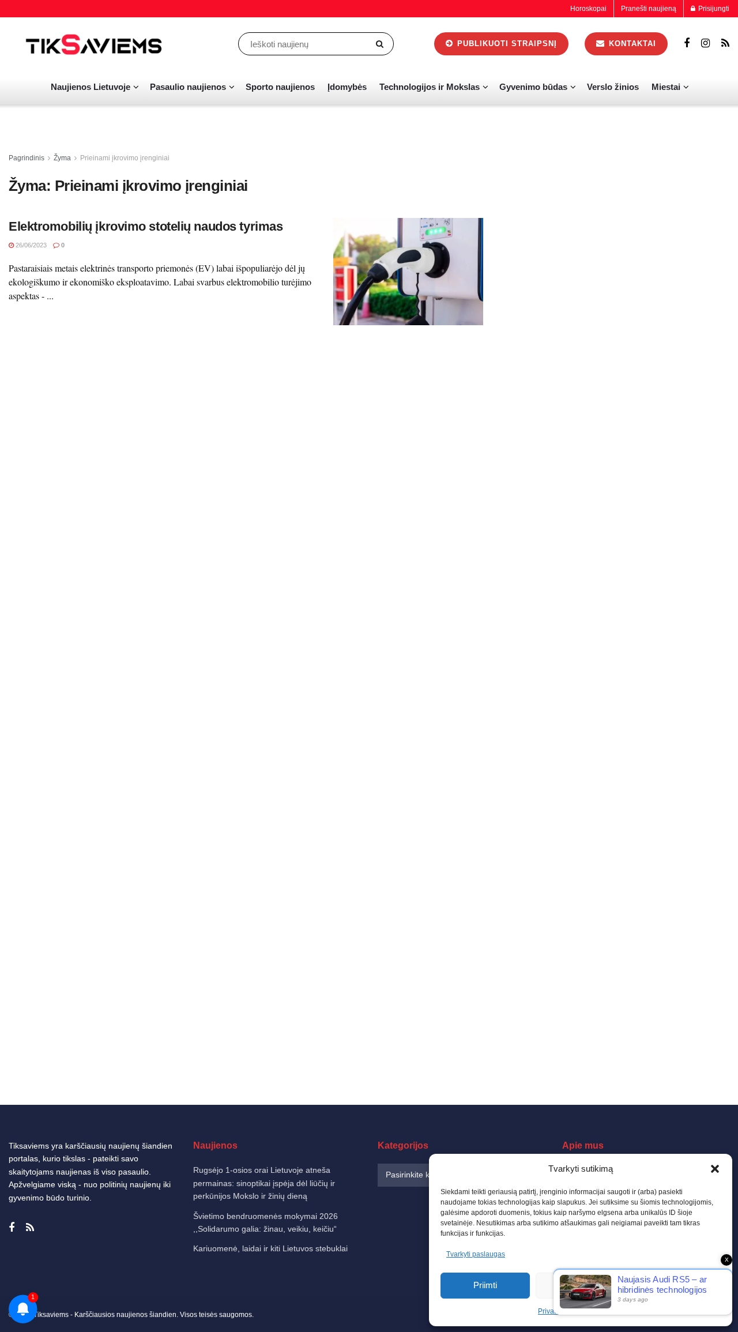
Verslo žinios (613, 87)
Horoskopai (588, 9)
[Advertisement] (619, 325)
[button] (715, 1169)
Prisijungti (712, 9)
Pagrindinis (26, 158)
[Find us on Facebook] (687, 43)
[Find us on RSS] (725, 43)
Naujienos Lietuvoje (90, 87)
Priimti (485, 1285)
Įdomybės (347, 87)
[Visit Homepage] (95, 43)
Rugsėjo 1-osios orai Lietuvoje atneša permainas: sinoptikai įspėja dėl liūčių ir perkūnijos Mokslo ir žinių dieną (264, 1183)
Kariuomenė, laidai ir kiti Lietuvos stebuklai (270, 1248)
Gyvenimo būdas (533, 87)
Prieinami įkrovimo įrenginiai (125, 158)
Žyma (62, 158)
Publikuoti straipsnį (505, 43)
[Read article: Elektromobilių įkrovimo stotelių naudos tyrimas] (408, 271)
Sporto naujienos (280, 87)
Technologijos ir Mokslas (429, 87)
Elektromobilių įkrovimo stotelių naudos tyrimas (146, 226)
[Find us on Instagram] (705, 43)
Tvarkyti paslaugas (475, 1254)
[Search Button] (382, 43)
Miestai (666, 87)
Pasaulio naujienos (188, 87)
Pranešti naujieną (648, 9)
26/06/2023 (30, 245)
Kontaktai (631, 43)
